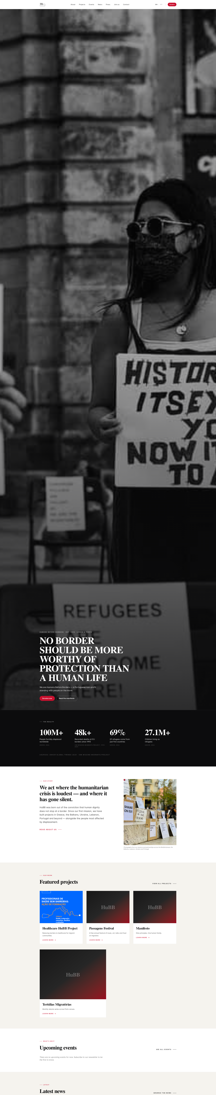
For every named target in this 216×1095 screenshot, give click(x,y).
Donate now (47, 698)
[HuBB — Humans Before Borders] (42, 4)
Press (108, 4)
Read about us (48, 829)
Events (91, 4)
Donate (172, 4)
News (100, 4)
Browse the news (162, 1093)
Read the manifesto (67, 698)
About (73, 4)
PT (161, 4)
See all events (163, 1049)
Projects (82, 4)
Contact (126, 4)
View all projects (161, 883)
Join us (116, 4)
